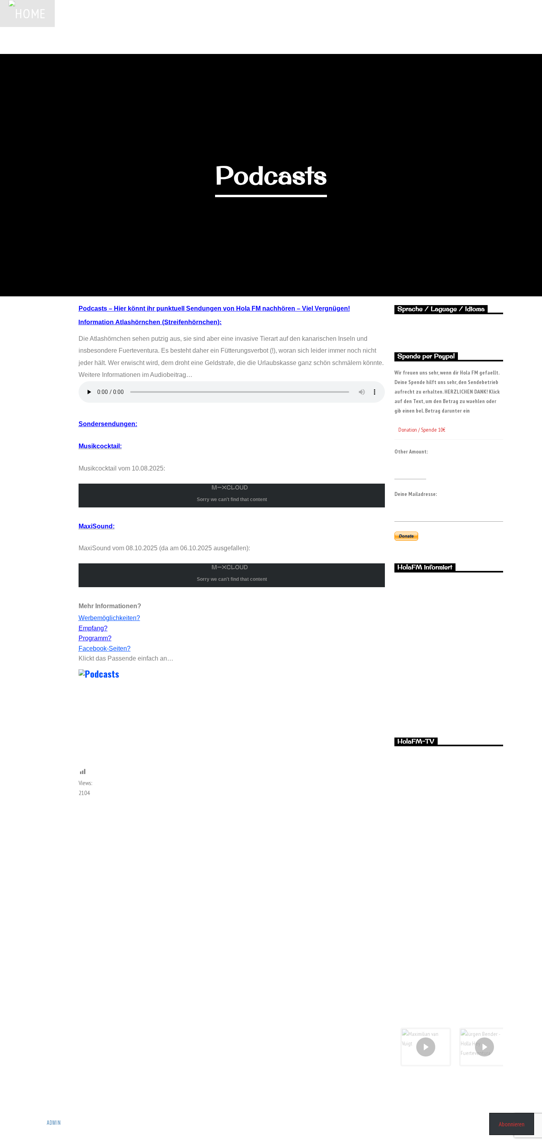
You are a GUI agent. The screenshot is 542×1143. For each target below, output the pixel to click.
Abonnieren (512, 1124)
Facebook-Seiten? (105, 648)
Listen (489, 40)
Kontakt (511, 13)
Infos (476, 13)
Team (365, 13)
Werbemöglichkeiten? (109, 618)
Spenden (174, 13)
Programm (328, 13)
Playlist (213, 13)
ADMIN (54, 1123)
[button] (449, 688)
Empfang (400, 13)
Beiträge (287, 13)
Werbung (136, 13)
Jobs (101, 13)
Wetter (250, 13)
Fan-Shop (440, 13)
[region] (449, 648)
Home (71, 13)
